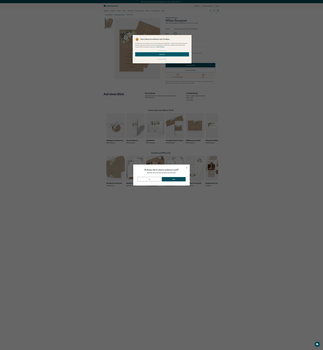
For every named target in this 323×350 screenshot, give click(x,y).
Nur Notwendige (162, 59)
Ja (149, 179)
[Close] (187, 168)
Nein (173, 179)
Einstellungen (162, 50)
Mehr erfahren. (160, 47)
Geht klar (162, 54)
